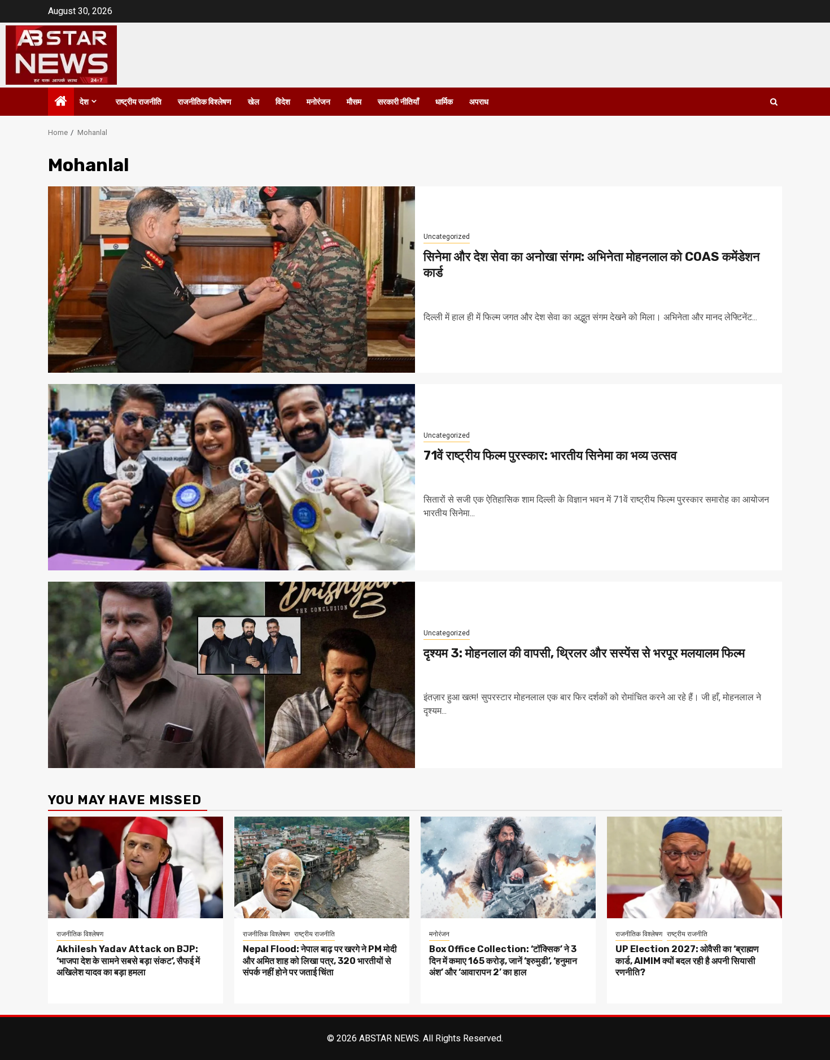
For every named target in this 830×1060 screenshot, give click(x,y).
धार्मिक (444, 102)
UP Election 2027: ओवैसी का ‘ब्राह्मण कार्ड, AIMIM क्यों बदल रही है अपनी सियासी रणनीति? (687, 961)
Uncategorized (446, 237)
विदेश (283, 102)
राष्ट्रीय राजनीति (138, 102)
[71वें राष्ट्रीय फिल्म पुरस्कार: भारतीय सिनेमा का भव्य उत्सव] (231, 477)
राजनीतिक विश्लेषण (204, 102)
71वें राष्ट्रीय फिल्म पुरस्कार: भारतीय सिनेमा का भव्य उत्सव (550, 455)
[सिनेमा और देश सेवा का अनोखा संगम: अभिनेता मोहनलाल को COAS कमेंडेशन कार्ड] (231, 279)
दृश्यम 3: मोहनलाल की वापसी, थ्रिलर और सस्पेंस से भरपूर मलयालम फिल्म (584, 653)
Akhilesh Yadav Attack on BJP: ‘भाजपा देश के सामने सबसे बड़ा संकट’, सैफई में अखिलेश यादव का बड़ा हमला (128, 961)
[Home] (61, 102)
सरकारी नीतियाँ (398, 102)
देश (84, 102)
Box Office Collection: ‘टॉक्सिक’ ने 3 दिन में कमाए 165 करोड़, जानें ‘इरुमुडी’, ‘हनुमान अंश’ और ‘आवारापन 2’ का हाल (503, 961)
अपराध (478, 102)
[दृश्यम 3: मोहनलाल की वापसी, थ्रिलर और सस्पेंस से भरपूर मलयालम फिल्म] (231, 675)
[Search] (774, 102)
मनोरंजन (318, 102)
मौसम (354, 102)
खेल (253, 102)
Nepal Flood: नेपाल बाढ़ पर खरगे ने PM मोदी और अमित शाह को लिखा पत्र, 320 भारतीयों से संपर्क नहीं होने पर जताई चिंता (320, 961)
